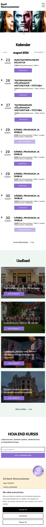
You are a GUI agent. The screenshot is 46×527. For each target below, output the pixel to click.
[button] (1, 21)
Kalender (23, 44)
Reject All (23, 522)
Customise (23, 516)
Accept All (23, 510)
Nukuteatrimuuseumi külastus (26, 61)
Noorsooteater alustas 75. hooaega (22, 288)
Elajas (23, 29)
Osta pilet (23, 70)
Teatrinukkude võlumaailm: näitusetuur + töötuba (28, 83)
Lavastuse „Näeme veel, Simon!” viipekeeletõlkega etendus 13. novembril (20, 354)
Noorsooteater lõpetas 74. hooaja (21, 322)
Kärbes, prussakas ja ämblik (26, 131)
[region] (23, 508)
